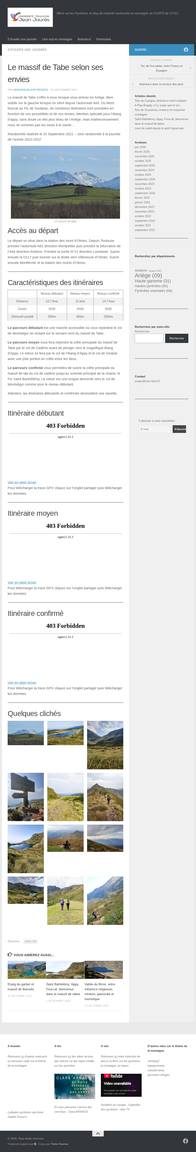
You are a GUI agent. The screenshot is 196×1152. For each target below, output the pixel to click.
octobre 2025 (143, 160)
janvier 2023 (142, 202)
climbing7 (153, 1061)
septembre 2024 (145, 179)
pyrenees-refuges (159, 1074)
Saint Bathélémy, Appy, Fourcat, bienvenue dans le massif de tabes (63, 989)
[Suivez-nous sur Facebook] (186, 49)
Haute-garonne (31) (153, 281)
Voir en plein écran (22, 482)
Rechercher (142, 331)
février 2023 (142, 197)
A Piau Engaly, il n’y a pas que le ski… (158, 105)
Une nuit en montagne (57, 39)
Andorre (141, 270)
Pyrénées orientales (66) (153, 291)
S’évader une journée (22, 39)
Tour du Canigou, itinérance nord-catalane (160, 100)
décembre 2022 (144, 206)
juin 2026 (140, 147)
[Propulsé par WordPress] (35, 1144)
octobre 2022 (143, 216)
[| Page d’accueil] (30, 17)
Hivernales (103, 39)
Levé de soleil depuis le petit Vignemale (159, 128)
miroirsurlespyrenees (31, 89)
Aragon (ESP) (155, 271)
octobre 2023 (143, 188)
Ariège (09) (30, 941)
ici (22, 1056)
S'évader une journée (27, 49)
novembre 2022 (144, 211)
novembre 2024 (144, 170)
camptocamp (156, 1070)
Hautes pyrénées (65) (151, 286)
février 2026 (142, 151)
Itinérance (84, 39)
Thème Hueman (59, 1144)
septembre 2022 (145, 220)
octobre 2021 (143, 225)
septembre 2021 (145, 230)
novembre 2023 (144, 183)
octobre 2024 (143, 174)
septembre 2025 (145, 165)
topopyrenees (156, 1065)
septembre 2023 (145, 193)
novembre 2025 (144, 156)
